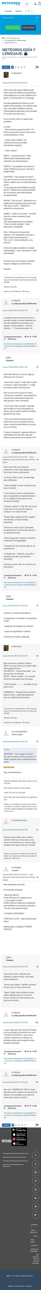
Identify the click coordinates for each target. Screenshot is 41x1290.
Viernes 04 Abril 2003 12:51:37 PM (15, 967)
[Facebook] (35, 1163)
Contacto (34, 1224)
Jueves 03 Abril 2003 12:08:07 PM (15, 310)
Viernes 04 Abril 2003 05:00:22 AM (15, 830)
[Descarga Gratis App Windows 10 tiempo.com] (19, 1143)
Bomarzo (18, 73)
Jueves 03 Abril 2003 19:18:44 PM (15, 656)
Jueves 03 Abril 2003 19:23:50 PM (15, 741)
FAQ (35, 1236)
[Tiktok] (35, 1181)
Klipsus (17, 300)
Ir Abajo (6, 67)
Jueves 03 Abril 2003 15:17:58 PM (15, 606)
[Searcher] (27, 4)
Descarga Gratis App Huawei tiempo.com (15, 1161)
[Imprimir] (37, 67)
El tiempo (8, 11)
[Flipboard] (35, 1215)
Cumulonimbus (20, 731)
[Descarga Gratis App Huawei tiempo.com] (19, 1139)
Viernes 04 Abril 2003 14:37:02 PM (15, 1082)
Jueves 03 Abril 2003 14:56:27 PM (15, 367)
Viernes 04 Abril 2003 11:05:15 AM (15, 874)
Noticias (18, 11)
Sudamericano (20, 820)
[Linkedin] (35, 1198)
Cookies (34, 1245)
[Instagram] (36, 1172)
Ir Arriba (6, 1125)
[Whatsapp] (35, 1189)
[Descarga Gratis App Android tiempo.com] (19, 1129)
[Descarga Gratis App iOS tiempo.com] (19, 1134)
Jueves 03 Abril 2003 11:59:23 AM (15, 83)
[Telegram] (35, 1206)
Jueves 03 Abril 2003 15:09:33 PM (15, 457)
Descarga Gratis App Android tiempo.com (15, 1153)
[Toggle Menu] (37, 18)
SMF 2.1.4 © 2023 (13, 1276)
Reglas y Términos (15, 1286)
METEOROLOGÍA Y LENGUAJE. (18, 52)
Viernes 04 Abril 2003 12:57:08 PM (15, 1022)
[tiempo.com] (11, 4)
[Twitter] (35, 1155)
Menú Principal (8, 18)
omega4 (17, 867)
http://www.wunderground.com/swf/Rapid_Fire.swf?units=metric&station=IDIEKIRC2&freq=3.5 (20, 346)
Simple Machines (26, 1276)
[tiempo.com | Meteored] (7, 1140)
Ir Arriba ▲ (28, 1286)
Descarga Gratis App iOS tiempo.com (14, 1157)
